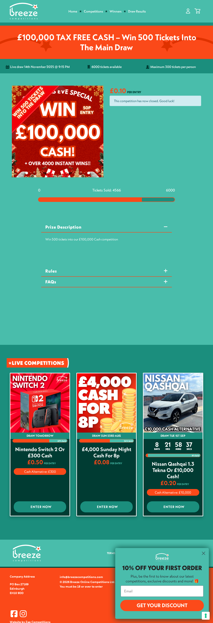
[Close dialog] (203, 553)
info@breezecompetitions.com (81, 577)
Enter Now (41, 507)
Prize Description (63, 227)
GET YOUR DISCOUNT (162, 605)
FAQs (50, 281)
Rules (51, 271)
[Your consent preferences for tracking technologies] (206, 616)
